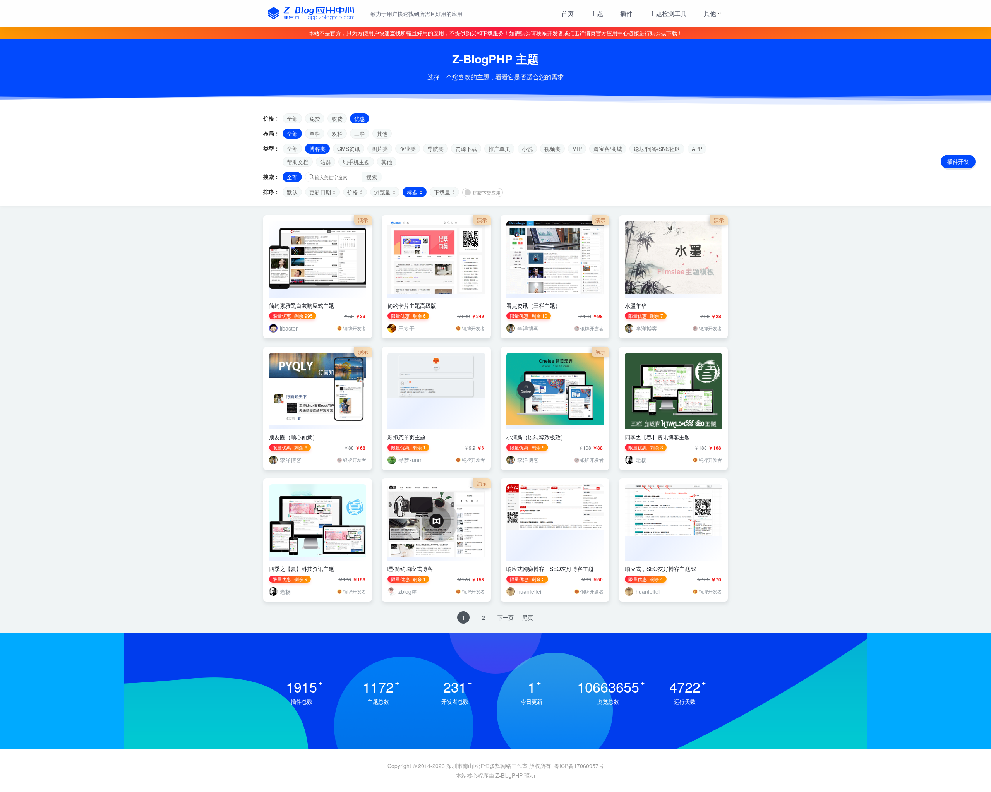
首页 (567, 13)
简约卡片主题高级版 (411, 305)
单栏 (314, 133)
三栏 (359, 133)
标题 (412, 192)
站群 (325, 162)
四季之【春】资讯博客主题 (657, 437)
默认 (292, 192)
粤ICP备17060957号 (579, 766)
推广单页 (499, 149)
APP (697, 149)
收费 (337, 118)
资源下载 (466, 149)
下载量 (442, 192)
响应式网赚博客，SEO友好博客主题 (549, 569)
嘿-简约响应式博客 (410, 569)
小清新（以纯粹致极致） (536, 437)
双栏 (337, 133)
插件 (626, 13)
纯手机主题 (356, 162)
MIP (577, 149)
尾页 (527, 617)
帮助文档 (298, 162)
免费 (314, 118)
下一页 (505, 617)
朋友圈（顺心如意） (293, 437)
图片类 (380, 149)
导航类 (435, 149)
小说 (527, 149)
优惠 (359, 118)
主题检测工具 (668, 13)
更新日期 (320, 192)
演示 (363, 220)
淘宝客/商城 (607, 149)
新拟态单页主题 (406, 437)
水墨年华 (635, 305)
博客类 (317, 149)
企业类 (407, 149)
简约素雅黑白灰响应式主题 (301, 305)
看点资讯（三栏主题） (533, 305)
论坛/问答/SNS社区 (657, 149)
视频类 (552, 149)
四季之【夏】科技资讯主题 (301, 569)
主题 (597, 13)
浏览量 (382, 192)
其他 (710, 13)
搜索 (371, 177)
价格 (352, 192)
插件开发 (958, 161)
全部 (292, 118)
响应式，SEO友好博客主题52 (660, 569)
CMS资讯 (348, 149)
